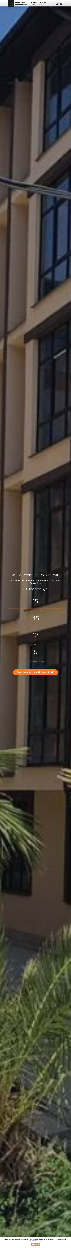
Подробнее (38, 1240)
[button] (35, 672)
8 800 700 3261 (38, 2)
